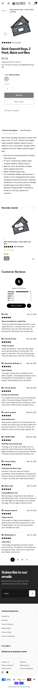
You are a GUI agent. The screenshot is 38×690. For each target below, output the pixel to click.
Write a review (16, 306)
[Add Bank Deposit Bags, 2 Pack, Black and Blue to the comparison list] (33, 259)
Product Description (10, 130)
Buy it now (19, 102)
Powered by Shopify (25, 686)
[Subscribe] (32, 593)
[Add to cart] (6, 258)
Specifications (25, 130)
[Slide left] (28, 208)
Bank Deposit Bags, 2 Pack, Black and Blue (17, 242)
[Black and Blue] (6, 79)
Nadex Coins (16, 686)
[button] (3, 3)
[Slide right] (34, 208)
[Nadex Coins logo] (6, 646)
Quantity (6, 84)
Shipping (4, 62)
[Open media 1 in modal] (19, 25)
